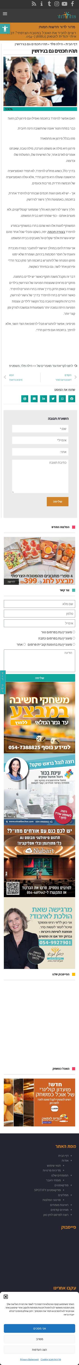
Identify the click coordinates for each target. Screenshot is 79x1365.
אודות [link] (65, 1160)
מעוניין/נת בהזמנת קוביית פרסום (50, 644)
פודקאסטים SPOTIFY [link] (47, 1190)
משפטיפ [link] (14, 366)
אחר (20, 644)
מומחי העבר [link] (53, 1180)
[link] (5, 29)
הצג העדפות (39, 1349)
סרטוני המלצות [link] (52, 1200)
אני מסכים (39, 1328)
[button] (6, 1297)
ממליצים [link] (63, 1195)
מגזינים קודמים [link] (59, 1209)
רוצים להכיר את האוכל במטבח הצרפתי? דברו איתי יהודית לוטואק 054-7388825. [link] (41, 34)
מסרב (39, 1339)
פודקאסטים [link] (61, 1185)
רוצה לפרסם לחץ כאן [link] (55, 1214)
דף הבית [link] (71, 44)
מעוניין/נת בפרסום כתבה (55, 638)
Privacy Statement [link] (29, 1359)
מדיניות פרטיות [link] (52, 1170)
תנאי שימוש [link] (54, 1165)
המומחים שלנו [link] (59, 1175)
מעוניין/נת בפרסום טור (56, 632)
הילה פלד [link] (56, 44)
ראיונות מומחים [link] (59, 1205)
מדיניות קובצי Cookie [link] (51, 1359)
